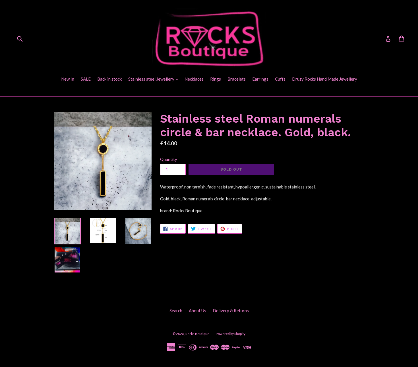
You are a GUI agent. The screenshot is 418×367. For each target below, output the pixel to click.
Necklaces (194, 78)
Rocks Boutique (197, 334)
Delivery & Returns (231, 310)
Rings (215, 78)
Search (175, 310)
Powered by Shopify (230, 334)
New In (67, 78)
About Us (197, 310)
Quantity (168, 159)
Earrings (260, 78)
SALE (86, 78)
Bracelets (236, 78)
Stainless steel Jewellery (154, 78)
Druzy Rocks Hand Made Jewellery (324, 78)
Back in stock (109, 78)
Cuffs (280, 78)
